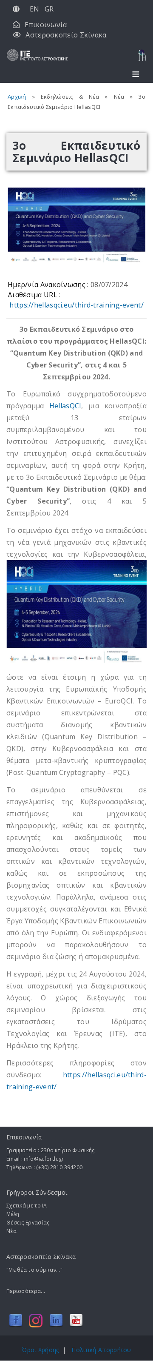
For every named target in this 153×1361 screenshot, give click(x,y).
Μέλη (12, 1214)
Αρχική (17, 96)
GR (49, 9)
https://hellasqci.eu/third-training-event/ (76, 305)
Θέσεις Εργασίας (28, 1222)
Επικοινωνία (46, 24)
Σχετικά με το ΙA (26, 1205)
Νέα (11, 1231)
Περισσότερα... (25, 1291)
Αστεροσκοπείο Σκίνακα (66, 35)
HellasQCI (65, 405)
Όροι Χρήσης (40, 1350)
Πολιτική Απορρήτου (101, 1350)
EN (35, 9)
